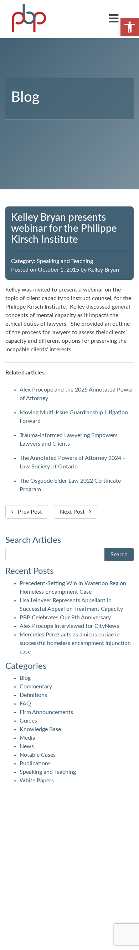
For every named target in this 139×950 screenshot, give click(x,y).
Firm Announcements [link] (46, 712)
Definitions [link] (33, 695)
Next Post (74, 512)
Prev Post (28, 512)
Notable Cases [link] (38, 755)
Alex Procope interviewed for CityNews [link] (69, 626)
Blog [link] (25, 678)
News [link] (27, 746)
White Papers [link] (37, 780)
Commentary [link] (36, 686)
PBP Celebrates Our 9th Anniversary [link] (65, 617)
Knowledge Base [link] (40, 729)
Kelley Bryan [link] (103, 270)
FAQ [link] (25, 704)
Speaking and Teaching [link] (65, 261)
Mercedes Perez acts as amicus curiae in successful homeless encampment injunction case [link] (75, 643)
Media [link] (27, 738)
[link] (129, 27)
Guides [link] (28, 721)
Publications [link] (35, 763)
